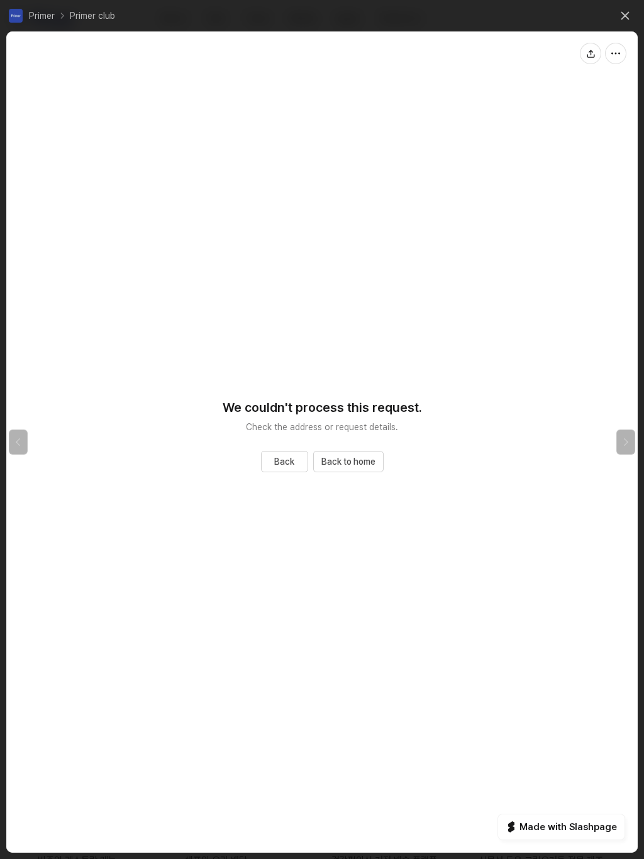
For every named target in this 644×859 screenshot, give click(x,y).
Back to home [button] (348, 462)
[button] (31, 16)
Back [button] (284, 462)
